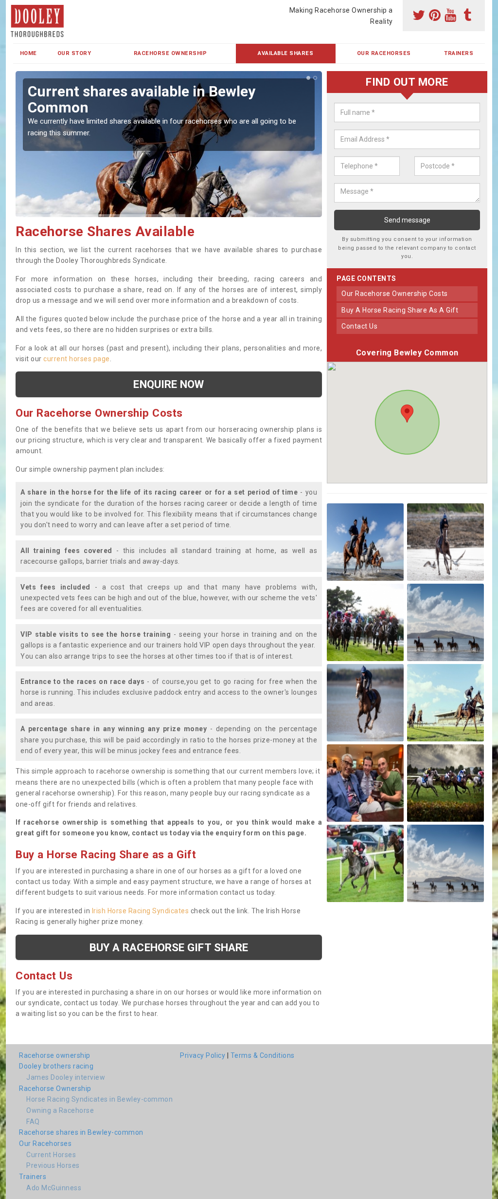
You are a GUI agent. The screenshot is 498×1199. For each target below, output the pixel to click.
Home (28, 53)
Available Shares (285, 53)
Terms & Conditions (263, 1055)
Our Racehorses (384, 53)
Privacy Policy (202, 1055)
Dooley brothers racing (56, 1066)
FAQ (33, 1121)
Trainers (458, 53)
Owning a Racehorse (60, 1110)
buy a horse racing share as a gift (399, 310)
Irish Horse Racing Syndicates (140, 911)
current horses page (76, 359)
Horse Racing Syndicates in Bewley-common (99, 1099)
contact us (359, 326)
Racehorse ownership (54, 1055)
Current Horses (51, 1155)
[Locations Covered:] (18, 8)
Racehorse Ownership (170, 53)
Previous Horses (53, 1165)
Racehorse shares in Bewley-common (81, 1132)
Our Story (74, 53)
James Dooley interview (65, 1077)
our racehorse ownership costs (394, 293)
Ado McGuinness (53, 1188)
